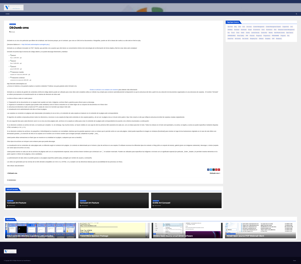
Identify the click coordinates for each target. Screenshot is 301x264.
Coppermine (286, 26)
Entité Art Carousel (161, 203)
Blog (235, 26)
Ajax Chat (230, 26)
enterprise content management (286, 29)
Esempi (91, 233)
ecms (263, 29)
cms (244, 26)
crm (291, 26)
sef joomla (238, 38)
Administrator (12, 180)
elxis (275, 29)
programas (259, 35)
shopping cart (253, 38)
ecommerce (269, 29)
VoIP (273, 38)
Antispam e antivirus (84, 233)
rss (288, 35)
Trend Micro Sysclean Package (94, 236)
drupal (250, 29)
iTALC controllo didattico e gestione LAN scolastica (30, 236)
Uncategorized (12, 24)
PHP (247, 35)
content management (258, 26)
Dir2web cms (19, 27)
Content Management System (273, 26)
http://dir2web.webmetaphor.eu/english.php (35, 44)
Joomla (248, 32)
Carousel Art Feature (16, 203)
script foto (230, 38)
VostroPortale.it (26, 260)
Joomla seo (264, 32)
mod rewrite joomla (279, 32)
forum (233, 32)
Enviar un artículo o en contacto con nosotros (104, 89)
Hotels (242, 32)
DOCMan (230, 29)
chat (239, 26)
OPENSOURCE (231, 35)
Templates (267, 38)
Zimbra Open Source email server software (173, 236)
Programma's (267, 35)
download (236, 29)
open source (289, 32)
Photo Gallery (240, 35)
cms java (249, 26)
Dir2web (13, 32)
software (261, 38)
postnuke (252, 35)
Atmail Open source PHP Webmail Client (245, 236)
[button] (296, 14)
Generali (8, 233)
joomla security (255, 32)
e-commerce (256, 29)
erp (229, 32)
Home (7, 14)
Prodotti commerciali (231, 233)
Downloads (243, 29)
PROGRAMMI (275, 35)
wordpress (279, 38)
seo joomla (245, 38)
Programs (283, 35)
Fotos (237, 32)
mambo (271, 32)
